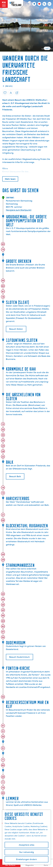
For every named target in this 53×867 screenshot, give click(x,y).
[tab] (47, 48)
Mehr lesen (10, 179)
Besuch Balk (15, 476)
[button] (4, 8)
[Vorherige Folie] (3, 25)
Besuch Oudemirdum (19, 657)
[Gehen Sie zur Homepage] (15, 4)
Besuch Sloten (16, 329)
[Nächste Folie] (50, 25)
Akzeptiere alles (26, 845)
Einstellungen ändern (26, 859)
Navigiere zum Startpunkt (18, 210)
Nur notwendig (26, 852)
